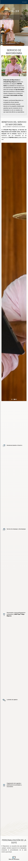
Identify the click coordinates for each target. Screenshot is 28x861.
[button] (4, 17)
